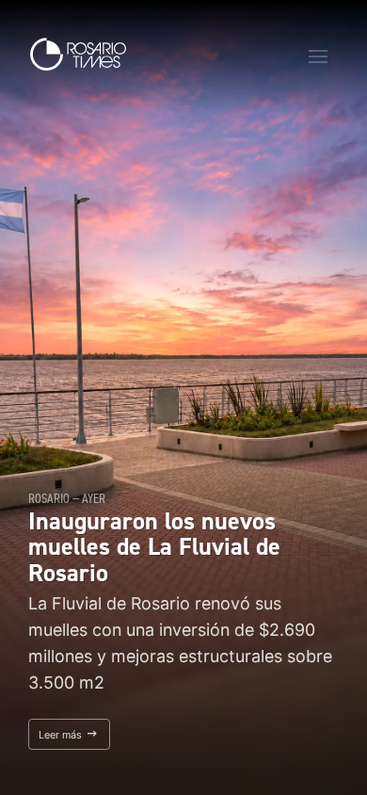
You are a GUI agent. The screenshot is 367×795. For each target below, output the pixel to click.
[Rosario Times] (78, 54)
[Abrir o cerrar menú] (318, 56)
